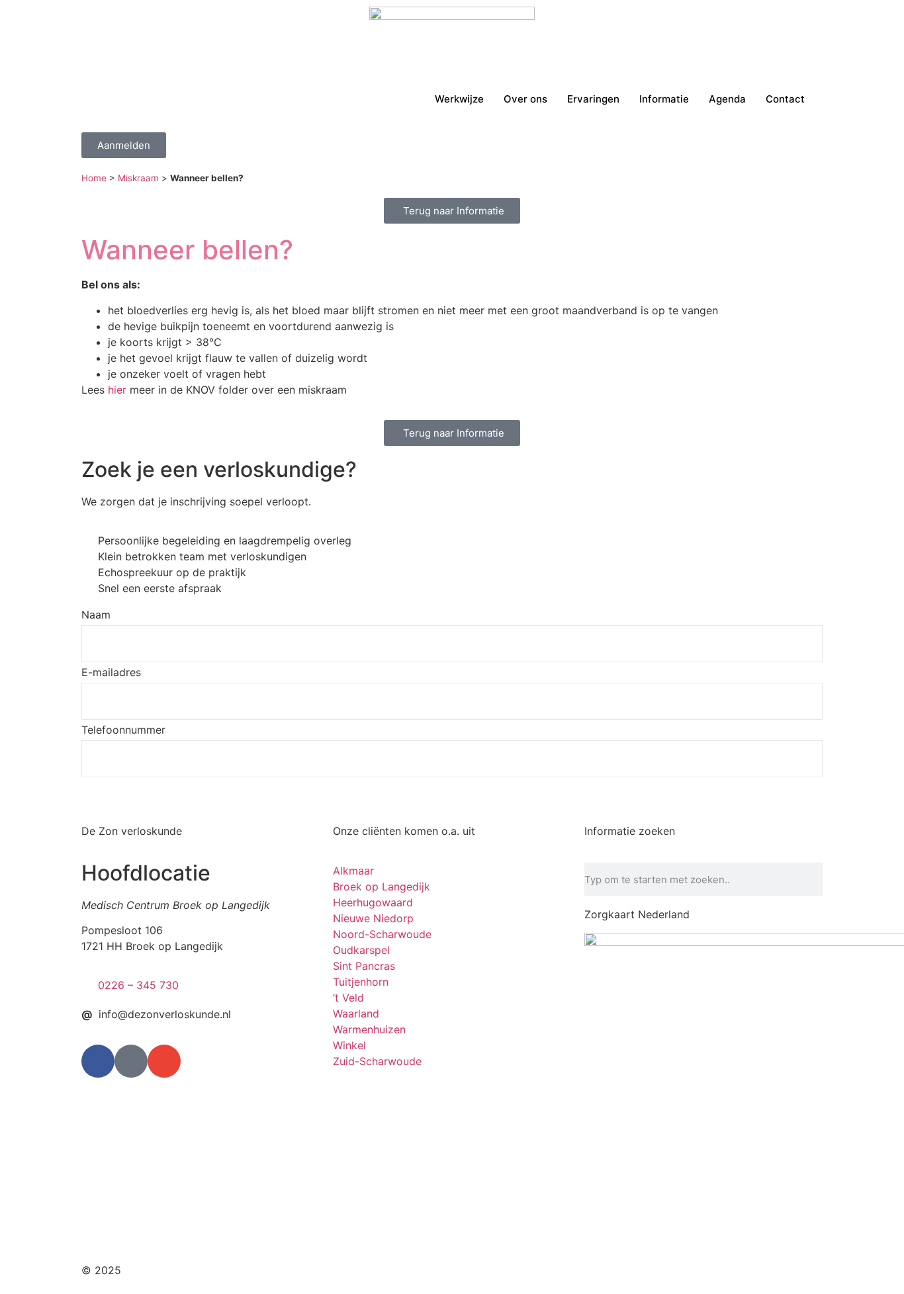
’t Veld (348, 997)
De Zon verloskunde (131, 831)
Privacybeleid (563, 1270)
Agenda (727, 99)
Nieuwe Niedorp (373, 918)
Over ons (525, 99)
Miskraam (138, 178)
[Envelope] (164, 1061)
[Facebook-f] (97, 1061)
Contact (785, 99)
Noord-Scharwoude (382, 934)
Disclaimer (491, 1270)
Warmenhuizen (369, 1029)
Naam (96, 615)
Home (94, 178)
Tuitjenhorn (360, 981)
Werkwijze (459, 99)
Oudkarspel (361, 950)
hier (117, 389)
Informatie (664, 99)
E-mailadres (111, 673)
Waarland (356, 1013)
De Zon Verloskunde (175, 1270)
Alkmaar (353, 870)
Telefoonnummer (123, 730)
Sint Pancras (364, 965)
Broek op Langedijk (381, 886)
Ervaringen (593, 99)
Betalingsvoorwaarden (665, 1270)
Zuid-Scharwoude (377, 1061)
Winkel (349, 1045)
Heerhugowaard (373, 902)
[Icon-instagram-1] (131, 1061)
